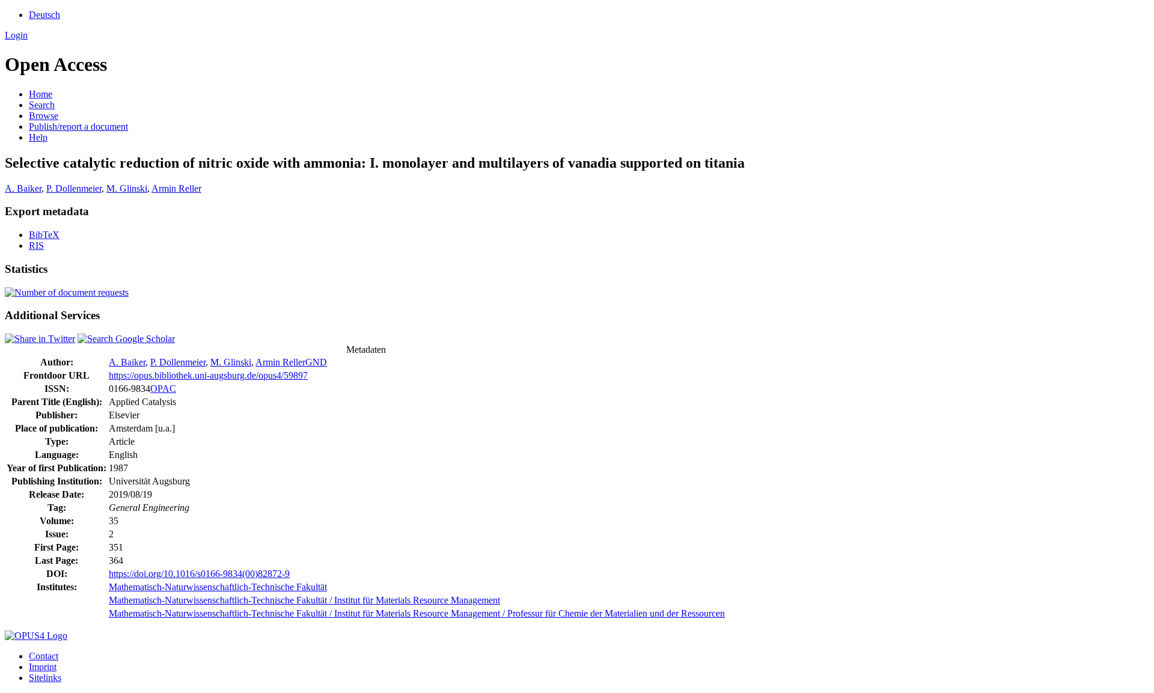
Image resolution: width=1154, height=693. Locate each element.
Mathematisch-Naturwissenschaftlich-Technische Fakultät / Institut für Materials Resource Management (304, 600)
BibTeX (44, 235)
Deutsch (44, 15)
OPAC (163, 388)
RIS (36, 245)
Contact (43, 656)
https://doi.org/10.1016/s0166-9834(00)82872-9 (199, 574)
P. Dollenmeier (74, 188)
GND (316, 362)
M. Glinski (126, 188)
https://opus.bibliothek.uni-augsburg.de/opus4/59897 (208, 375)
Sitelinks (45, 678)
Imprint (42, 667)
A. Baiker (23, 188)
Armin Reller (176, 188)
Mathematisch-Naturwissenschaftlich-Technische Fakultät (218, 587)
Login (16, 35)
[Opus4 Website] (36, 635)
